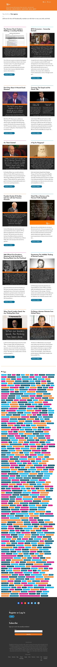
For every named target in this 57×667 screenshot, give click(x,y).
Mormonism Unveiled (40, 511)
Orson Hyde (52, 524)
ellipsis (10, 431)
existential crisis (40, 435)
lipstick (34, 490)
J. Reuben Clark (44, 471)
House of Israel (42, 463)
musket (36, 513)
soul (17, 562)
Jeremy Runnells (5, 475)
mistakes (25, 505)
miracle (10, 503)
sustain (41, 568)
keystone (23, 482)
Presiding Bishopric (6, 534)
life (25, 490)
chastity (45, 402)
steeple (4, 566)
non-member (27, 522)
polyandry (39, 530)
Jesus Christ (24, 475)
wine (38, 593)
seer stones (20, 555)
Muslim (42, 513)
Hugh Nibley (22, 465)
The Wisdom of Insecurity (36, 574)
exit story (47, 435)
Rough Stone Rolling (44, 549)
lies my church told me (6, 490)
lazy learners (5, 486)
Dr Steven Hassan (15, 429)
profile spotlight (50, 534)
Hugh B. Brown (14, 465)
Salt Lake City (25, 551)
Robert (12, 549)
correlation (51, 412)
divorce (23, 425)
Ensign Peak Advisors (13, 433)
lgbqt (33, 488)
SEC (37, 553)
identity (17, 467)
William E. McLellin (23, 593)
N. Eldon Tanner (49, 513)
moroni (48, 511)
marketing (19, 496)
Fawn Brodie (5, 442)
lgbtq (42, 488)
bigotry (40, 387)
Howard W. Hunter (6, 465)
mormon (17, 507)
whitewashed (24, 591)
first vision (25, 444)
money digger (5, 507)
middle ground (19, 501)
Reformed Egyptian (11, 545)
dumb (22, 429)
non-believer (20, 522)
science (15, 553)
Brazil (18, 395)
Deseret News (36, 421)
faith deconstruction (6, 440)
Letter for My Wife (16, 488)
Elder (40, 429)
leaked (11, 486)
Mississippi (13, 505)
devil (43, 421)
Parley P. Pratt (23, 526)
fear (10, 442)
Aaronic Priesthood (50, 374)
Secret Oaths (48, 553)
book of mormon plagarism (30, 393)
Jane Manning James (24, 473)
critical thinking (16, 414)
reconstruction (49, 543)
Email (15, 629)
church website (5, 408)
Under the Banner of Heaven (42, 583)
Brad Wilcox (5, 395)
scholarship (9, 553)
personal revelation (28, 528)
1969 (18, 374)
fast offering (50, 440)
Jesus (18, 475)
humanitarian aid (38, 465)
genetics (44, 450)
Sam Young (33, 551)
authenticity (51, 383)
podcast (12, 530)
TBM (35, 570)
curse (51, 414)
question (12, 541)
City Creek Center (14, 408)
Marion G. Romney (24, 494)
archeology (4, 383)
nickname (4, 522)
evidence (4, 435)
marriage (34, 496)
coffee (4, 410)
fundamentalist (11, 448)
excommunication (31, 435)
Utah (36, 585)
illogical (33, 467)
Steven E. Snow (10, 566)
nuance (4, 524)
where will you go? (35, 589)
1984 (36, 374)
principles (42, 534)
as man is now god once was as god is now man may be (24, 383)
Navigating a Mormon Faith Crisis (47, 515)
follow (44, 444)
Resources (33, 657)
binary (51, 387)
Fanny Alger (43, 440)
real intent (21, 543)
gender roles (5, 450)
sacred (19, 551)
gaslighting (33, 448)
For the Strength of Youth (18, 446)
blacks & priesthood (42, 389)
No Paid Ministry (12, 522)
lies (51, 488)
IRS (33, 471)
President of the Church (49, 532)
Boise (17, 391)
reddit (4, 545)
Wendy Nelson (18, 589)
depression (22, 421)
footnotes (9, 446)
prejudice (33, 532)
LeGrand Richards (49, 486)
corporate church (43, 412)
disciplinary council (28, 423)
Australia (44, 383)
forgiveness (33, 446)
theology (45, 574)
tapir (3, 570)
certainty (4, 402)
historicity (11, 461)
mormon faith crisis (6, 509)
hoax (33, 461)
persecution (11, 528)
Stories (9, 657)
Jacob (51, 471)
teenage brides (45, 570)
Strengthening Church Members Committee (40, 566)
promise (15, 536)
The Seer (21, 574)
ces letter (14, 402)
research (47, 545)
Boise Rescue (23, 391)
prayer (19, 532)
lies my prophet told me (17, 490)
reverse (34, 547)
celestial (41, 400)
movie (31, 513)
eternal (21, 433)
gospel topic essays (20, 454)
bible (27, 387)
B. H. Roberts (11, 385)
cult (34, 414)
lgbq (28, 488)
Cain (3, 400)
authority (4, 385)
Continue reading (10, 75)
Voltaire (24, 587)
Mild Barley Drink (28, 501)
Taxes (30, 570)
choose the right (5, 404)
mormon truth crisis (16, 511)
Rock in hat (18, 549)
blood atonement (6, 391)
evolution (17, 435)
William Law (32, 593)
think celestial (5, 576)
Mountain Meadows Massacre (22, 513)
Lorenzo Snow (49, 490)
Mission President (24, 503)
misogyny (16, 503)
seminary (40, 555)
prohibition (9, 536)
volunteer (30, 587)
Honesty (19, 463)
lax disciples (46, 484)
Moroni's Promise (6, 513)
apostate (38, 381)
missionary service (44, 503)
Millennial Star (45, 501)
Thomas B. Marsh (13, 576)
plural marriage (5, 530)
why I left (39, 591)
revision (39, 547)
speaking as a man (31, 562)
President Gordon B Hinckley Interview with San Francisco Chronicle (13, 197)
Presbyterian (40, 532)
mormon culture (33, 507)
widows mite (46, 591)
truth (11, 583)
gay (38, 448)
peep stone (4, 528)
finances (26, 442)
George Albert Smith (6, 452)
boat (12, 391)
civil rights (30, 408)
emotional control (30, 431)
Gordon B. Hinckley (46, 452)
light (29, 490)
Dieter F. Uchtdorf (12, 423)
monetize (44, 505)
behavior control (5, 387)
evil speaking (10, 435)
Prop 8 (21, 536)
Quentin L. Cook (5, 541)
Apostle (44, 381)
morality (11, 507)
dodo (14, 427)
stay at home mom (38, 564)
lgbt (37, 488)
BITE (17, 389)
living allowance (41, 490)
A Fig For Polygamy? (37, 143)
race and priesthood (49, 541)
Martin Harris (41, 496)
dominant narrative (26, 427)
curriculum (45, 414)
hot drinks (35, 463)
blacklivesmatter (33, 389)
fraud (46, 446)
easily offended (28, 429)
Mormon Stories (33, 509)
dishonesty (4, 425)
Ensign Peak (5, 433)
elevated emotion (47, 429)
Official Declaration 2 (18, 524)
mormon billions (25, 507)
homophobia (13, 463)
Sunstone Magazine (25, 568)
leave (16, 486)
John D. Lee (40, 475)
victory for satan (42, 585)
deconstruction (5, 421)
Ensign (46, 431)
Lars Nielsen (33, 484)
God (21, 452)
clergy (36, 408)
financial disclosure (34, 442)
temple (11, 572)
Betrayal (22, 387)
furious (18, 448)
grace (27, 454)
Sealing (32, 553)
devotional (48, 421)
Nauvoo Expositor (34, 515)
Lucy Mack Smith (18, 492)
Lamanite (19, 484)
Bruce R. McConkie (47, 395)
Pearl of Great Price (48, 526)
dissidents (11, 425)
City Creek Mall (22, 408)
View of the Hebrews (6, 587)
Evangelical (36, 433)
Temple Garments (19, 572)
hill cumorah (5, 461)
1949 (14, 374)
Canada (16, 400)
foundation (40, 446)
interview (14, 471)
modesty (38, 505)
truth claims (17, 583)
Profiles (8, 9)
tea (39, 570)
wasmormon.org (28, 642)
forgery (27, 446)
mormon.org (25, 511)
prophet (39, 536)
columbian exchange (21, 410)
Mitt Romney (32, 505)
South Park (23, 562)
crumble (29, 414)
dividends (17, 425)
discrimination (50, 423)
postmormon (12, 532)
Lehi (3, 488)
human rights (29, 465)
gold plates (38, 452)
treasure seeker (5, 583)
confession (51, 410)
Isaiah (38, 471)
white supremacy (16, 591)
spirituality (22, 564)
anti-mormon (18, 381)
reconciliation (41, 543)
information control (22, 469)
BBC (48, 385)
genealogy (19, 450)
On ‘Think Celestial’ (10, 143)
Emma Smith (22, 431)
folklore (38, 444)
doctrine (33, 425)
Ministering (5, 503)
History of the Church (25, 461)
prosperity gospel (47, 536)
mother (12, 513)
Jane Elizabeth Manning (13, 473)
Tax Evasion (9, 570)
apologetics (26, 381)
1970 (23, 374)
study (11, 568)
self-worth (34, 555)
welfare (12, 589)
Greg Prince (48, 454)
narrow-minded (10, 515)
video (49, 585)
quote (42, 541)
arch (49, 381)
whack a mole (26, 589)
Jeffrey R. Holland (48, 473)
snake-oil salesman (6, 562)
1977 (27, 374)
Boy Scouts (40, 393)
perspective (36, 528)
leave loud (21, 486)
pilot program (50, 528)
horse (30, 463)
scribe (21, 553)
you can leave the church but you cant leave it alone (30, 595)
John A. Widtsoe (32, 475)
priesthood (28, 534)
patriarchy (30, 526)
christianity (28, 404)
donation (34, 427)
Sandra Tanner (47, 551)
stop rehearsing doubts (20, 566)
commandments (30, 410)
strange (28, 566)
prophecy (34, 536)
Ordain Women (44, 524)
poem (18, 530)
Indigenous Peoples (6, 469)
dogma (19, 427)
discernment (20, 423)
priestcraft (21, 534)
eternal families (28, 433)
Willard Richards (15, 593)
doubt (47, 427)
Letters (23, 488)
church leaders (31, 406)
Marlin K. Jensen (27, 496)
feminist (21, 442)
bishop (12, 389)
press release (14, 534)
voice (19, 587)
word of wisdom (5, 595)
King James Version (40, 482)
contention (20, 412)
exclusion (23, 435)
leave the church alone (39, 486)
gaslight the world (25, 448)
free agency (52, 446)
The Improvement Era (6, 574)
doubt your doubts (6, 429)
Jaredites (40, 473)
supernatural (34, 568)
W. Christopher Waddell (39, 587)
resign (15, 547)
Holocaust (39, 461)
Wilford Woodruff (6, 593)
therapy (51, 574)
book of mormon (5, 393)
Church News (46, 406)
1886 (9, 374)
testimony (36, 572)
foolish (4, 446)
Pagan (11, 526)
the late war (15, 574)
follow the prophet (51, 444)
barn (43, 385)
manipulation (16, 494)
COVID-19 (9, 414)
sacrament (13, 551)
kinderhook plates (31, 482)
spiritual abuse (14, 564)
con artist (45, 410)
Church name (39, 406)
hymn (45, 465)
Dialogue (4, 423)
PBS (36, 526)
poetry (22, 530)
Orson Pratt (5, 526)
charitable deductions (23, 402)
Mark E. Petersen (44, 494)
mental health (5, 501)
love (3, 492)
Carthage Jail (23, 400)
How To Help (41, 658)
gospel (4, 454)
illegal (27, 467)
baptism (17, 385)
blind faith (50, 389)
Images (26, 657)
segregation (27, 555)
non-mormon (34, 522)
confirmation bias (13, 412)
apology (32, 381)
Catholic (35, 400)
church (41, 404)
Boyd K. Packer (47, 393)
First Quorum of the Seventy (16, 444)
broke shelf (39, 395)
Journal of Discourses (6, 482)
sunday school (17, 568)
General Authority (27, 450)
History (17, 461)
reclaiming (34, 543)
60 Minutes (42, 374)
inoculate (39, 469)
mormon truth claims (6, 511)
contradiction (27, 412)
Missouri (19, 505)
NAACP (4, 515)
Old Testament (27, 524)
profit (3, 536)
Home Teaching (5, 463)
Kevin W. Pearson (16, 482)
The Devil (42, 572)
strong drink (5, 568)
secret (42, 553)
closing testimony (43, 408)
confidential (5, 412)
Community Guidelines (45, 657)
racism (4, 543)
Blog (30, 9)
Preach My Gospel (26, 532)
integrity (51, 469)
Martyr (48, 496)
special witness (50, 562)
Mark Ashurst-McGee (34, 494)
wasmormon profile (49, 587)
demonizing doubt (14, 421)
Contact (38, 657)
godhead (26, 452)
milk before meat (37, 501)
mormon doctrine (42, 507)
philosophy (43, 528)
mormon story (41, 509)
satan (3, 553)
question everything (20, 541)
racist (9, 543)
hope (25, 463)
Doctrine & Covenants (42, 425)
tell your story (5, 572)
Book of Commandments (41, 391)
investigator (20, 471)
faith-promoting (31, 440)
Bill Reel (45, 387)
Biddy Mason (33, 387)
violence (14, 587)
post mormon (5, 532)
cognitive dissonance (11, 410)
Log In (11, 616)
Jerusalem (13, 475)
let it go (8, 488)
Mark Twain (13, 496)
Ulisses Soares (31, 583)
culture (39, 414)
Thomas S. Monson (30, 576)
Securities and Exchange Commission (9, 555)
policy (28, 530)
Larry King (26, 484)
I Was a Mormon (5, 467)
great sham (41, 454)
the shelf (27, 574)
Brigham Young (25, 395)
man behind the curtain (7, 494)
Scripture (26, 553)
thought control (39, 576)
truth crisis (24, 583)
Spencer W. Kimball (6, 564)
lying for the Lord (27, 492)
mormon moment (15, 509)
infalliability (14, 469)
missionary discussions (34, 503)
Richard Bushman (47, 547)
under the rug (5, 585)
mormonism (32, 511)
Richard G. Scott (5, 549)
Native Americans (19, 515)
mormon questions (24, 509)
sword (46, 568)
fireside (48, 442)
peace (41, 526)
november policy (49, 522)
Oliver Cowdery (36, 524)
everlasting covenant (44, 433)
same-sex (40, 551)
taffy (51, 568)
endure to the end (39, 431)
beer (52, 385)
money (50, 505)
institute (45, 469)
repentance (41, 545)
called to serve (9, 400)
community (38, 410)
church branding (47, 404)
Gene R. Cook (12, 450)
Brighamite (33, 395)
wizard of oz (44, 593)
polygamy (45, 530)
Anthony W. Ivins (10, 381)
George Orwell (15, 452)
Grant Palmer (33, 454)
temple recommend (28, 572)
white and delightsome (6, 591)
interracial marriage (6, 471)
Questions (25, 9)
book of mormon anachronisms (16, 393)
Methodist (12, 501)
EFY (35, 429)
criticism (23, 414)
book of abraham (31, 391)
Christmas (35, 404)
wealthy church (5, 589)
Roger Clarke (25, 549)
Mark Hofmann (5, 496)
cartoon (29, 400)
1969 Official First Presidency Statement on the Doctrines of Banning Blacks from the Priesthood (15, 256)
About (34, 9)
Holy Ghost (45, 461)
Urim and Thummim (28, 585)
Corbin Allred (35, 412)
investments (28, 471)
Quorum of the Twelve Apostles (32, 541)
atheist (38, 383)
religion (34, 545)
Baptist (33, 385)
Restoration (22, 547)
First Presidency (5, 444)
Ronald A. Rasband (34, 549)
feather (15, 442)
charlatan (31, 402)
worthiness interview (14, 595)
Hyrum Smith (51, 465)
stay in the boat (47, 564)
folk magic (32, 444)
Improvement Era (50, 467)
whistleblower (43, 589)
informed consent (32, 469)
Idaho (12, 467)
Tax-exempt (24, 570)
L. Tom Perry (12, 484)
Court (4, 414)
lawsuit (39, 484)
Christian (21, 404)
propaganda (27, 536)
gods (32, 452)
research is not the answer (7, 547)
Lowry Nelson (9, 492)
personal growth (19, 528)
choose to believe (14, 404)
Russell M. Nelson (6, 551)
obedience (9, 524)
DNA (28, 425)
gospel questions (11, 454)
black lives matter (24, 389)
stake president (29, 564)
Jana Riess (4, 473)
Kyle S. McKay (5, 484)
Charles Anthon (38, 402)
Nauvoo (27, 515)
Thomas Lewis (21, 576)
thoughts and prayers (49, 576)
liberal (47, 488)
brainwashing (12, 395)
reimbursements (20, 545)
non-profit (41, 522)
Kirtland (48, 482)
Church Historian (15, 406)
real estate (14, 543)
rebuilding (27, 543)
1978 (32, 374)
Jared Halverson (33, 473)
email (16, 431)
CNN (50, 408)
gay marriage (44, 448)
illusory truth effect (40, 467)
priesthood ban (35, 534)
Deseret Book (29, 421)
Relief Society (28, 545)
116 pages (4, 374)
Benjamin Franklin (14, 387)
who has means (32, 591)
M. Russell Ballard (45, 492)
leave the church (29, 486)
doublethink (41, 427)
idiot (22, 467)
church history (23, 406)
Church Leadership (21, 657)
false (37, 440)
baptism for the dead (25, 385)
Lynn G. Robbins (36, 492)
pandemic (16, 526)
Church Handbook (6, 406)
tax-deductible (16, 570)
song (13, 562)
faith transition (22, 440)
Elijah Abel (4, 431)
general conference (36, 450)
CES (9, 402)
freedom (4, 448)
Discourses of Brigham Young (40, 423)
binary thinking (5, 389)
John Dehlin (47, 475)
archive (10, 383)
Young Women (44, 595)
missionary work (5, 505)
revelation (28, 547)
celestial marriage (49, 400)
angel (3, 381)
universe (11, 585)
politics (33, 530)
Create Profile (16, 9)
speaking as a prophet (41, 562)
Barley (39, 385)
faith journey (14, 440)
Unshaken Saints (19, 585)
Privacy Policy (27, 654)
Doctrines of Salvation (6, 427)
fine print (42, 442)
